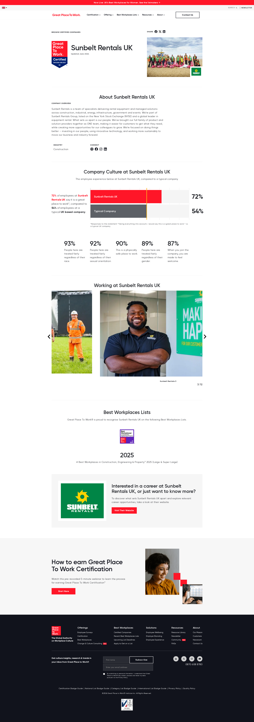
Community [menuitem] (178, 640)
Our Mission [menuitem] (197, 632)
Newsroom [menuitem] (197, 640)
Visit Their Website (124, 510)
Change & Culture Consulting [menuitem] (91, 643)
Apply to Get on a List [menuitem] (123, 643)
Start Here (63, 591)
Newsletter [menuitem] (175, 636)
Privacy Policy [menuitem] (175, 688)
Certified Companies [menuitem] (122, 632)
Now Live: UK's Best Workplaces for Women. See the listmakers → (127, 2)
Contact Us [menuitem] (197, 643)
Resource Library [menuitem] (178, 632)
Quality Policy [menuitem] (189, 688)
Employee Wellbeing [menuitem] (154, 632)
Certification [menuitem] (82, 636)
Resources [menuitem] (177, 627)
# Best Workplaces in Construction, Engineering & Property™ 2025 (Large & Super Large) (127, 462)
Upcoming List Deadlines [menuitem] (124, 640)
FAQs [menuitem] (173, 643)
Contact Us (187, 14)
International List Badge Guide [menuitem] (152, 688)
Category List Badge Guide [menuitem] (123, 688)
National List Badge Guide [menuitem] (97, 688)
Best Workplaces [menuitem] (84, 640)
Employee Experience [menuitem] (155, 640)
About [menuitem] (196, 627)
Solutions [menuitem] (151, 627)
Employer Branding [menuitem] (154, 636)
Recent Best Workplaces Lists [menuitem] (126, 636)
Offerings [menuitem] (82, 627)
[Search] (236, 7)
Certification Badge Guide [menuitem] (71, 688)
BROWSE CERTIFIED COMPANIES (66, 32)
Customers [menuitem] (197, 636)
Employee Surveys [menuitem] (84, 632)
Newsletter (246, 8)
